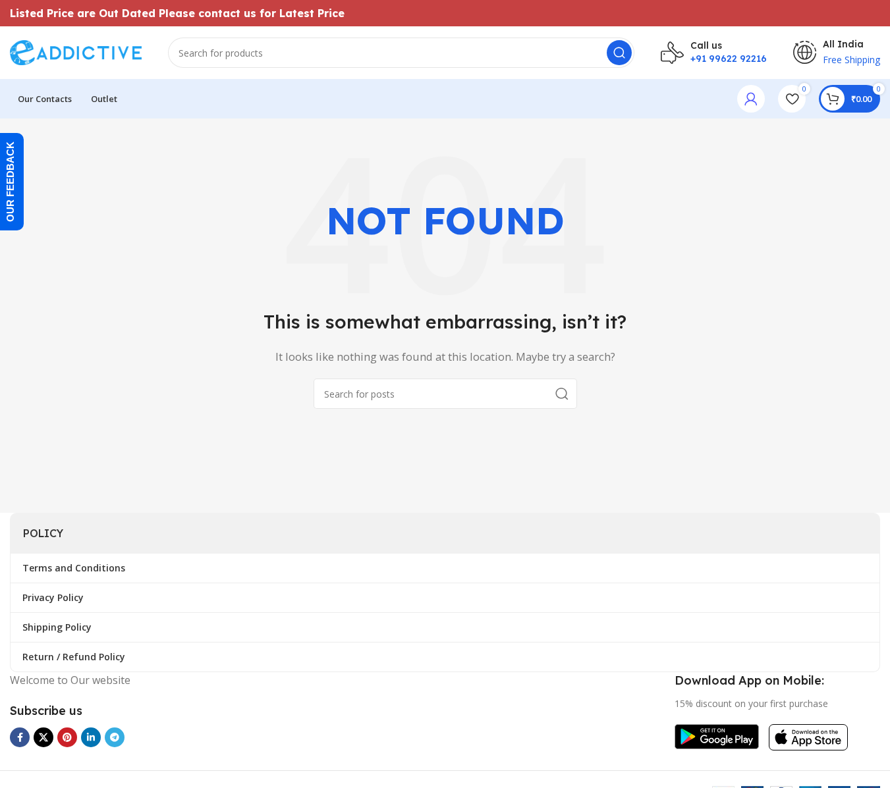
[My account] (751, 99)
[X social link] (43, 737)
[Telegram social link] (115, 737)
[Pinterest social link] (67, 737)
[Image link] (717, 735)
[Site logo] (76, 51)
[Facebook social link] (20, 737)
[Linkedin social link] (91, 737)
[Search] (619, 52)
